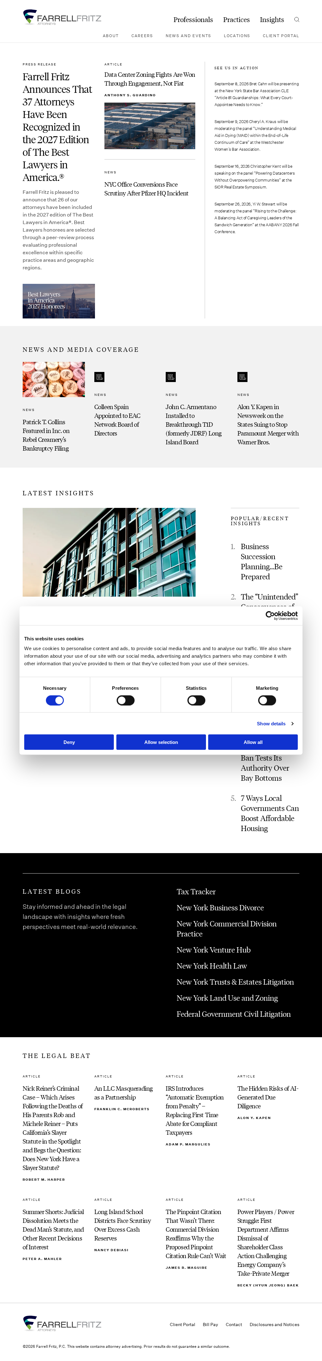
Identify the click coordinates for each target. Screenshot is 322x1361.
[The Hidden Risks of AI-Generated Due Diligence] (268, 1128)
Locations (237, 35)
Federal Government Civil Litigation (234, 1014)
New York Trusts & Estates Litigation (235, 981)
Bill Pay (210, 1324)
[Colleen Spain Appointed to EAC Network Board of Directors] (125, 407)
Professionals (193, 19)
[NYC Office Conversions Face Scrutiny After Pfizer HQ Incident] (149, 183)
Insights (272, 19)
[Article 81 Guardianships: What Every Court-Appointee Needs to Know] (256, 94)
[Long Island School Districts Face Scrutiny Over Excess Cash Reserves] (125, 1242)
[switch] (126, 700)
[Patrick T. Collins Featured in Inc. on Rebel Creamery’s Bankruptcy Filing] (54, 407)
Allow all (253, 742)
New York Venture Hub (214, 949)
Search (296, 19)
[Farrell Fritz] (62, 17)
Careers (142, 35)
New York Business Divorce (220, 907)
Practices (236, 19)
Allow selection (161, 742)
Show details (271, 723)
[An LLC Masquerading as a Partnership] (125, 1128)
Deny (69, 742)
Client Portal (281, 35)
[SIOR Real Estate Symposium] (256, 176)
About (111, 35)
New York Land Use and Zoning (227, 998)
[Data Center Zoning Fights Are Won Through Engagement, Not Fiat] (149, 105)
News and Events (188, 35)
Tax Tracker (196, 891)
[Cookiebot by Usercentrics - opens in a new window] (270, 615)
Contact (234, 1324)
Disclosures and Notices (274, 1324)
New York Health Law (212, 965)
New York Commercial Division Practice (227, 928)
